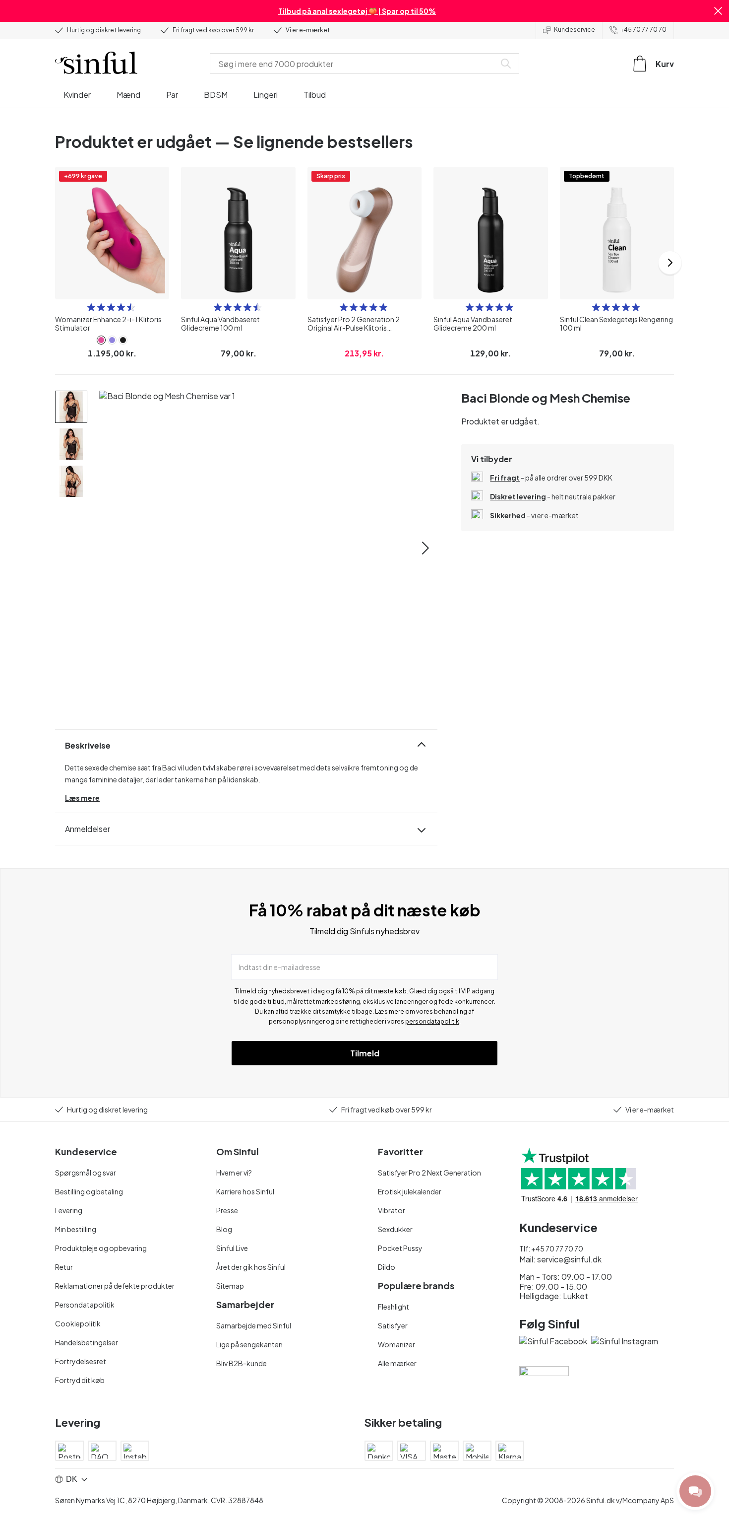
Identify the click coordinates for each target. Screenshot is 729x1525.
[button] (718, 11)
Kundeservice (574, 29)
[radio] (91, 307)
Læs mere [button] (82, 797)
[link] (101, 340)
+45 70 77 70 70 (643, 29)
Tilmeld (364, 1053)
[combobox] (354, 63)
